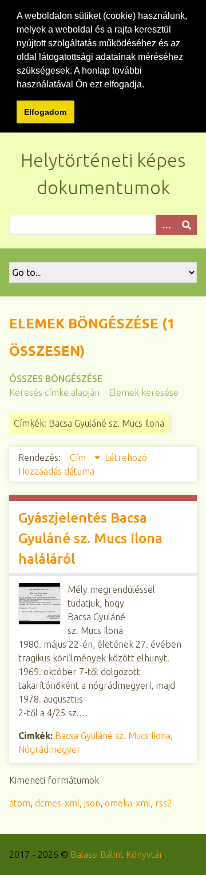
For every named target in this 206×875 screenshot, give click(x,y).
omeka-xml (127, 803)
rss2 (163, 803)
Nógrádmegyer (49, 749)
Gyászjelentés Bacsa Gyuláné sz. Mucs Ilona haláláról (90, 538)
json (92, 803)
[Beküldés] (186, 225)
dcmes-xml (57, 803)
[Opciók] (166, 225)
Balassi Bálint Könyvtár (116, 854)
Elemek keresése (144, 392)
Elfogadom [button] (45, 112)
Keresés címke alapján (54, 392)
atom (19, 803)
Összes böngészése (55, 379)
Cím (79, 457)
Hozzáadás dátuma (56, 471)
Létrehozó (126, 457)
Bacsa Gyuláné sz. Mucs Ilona (113, 735)
